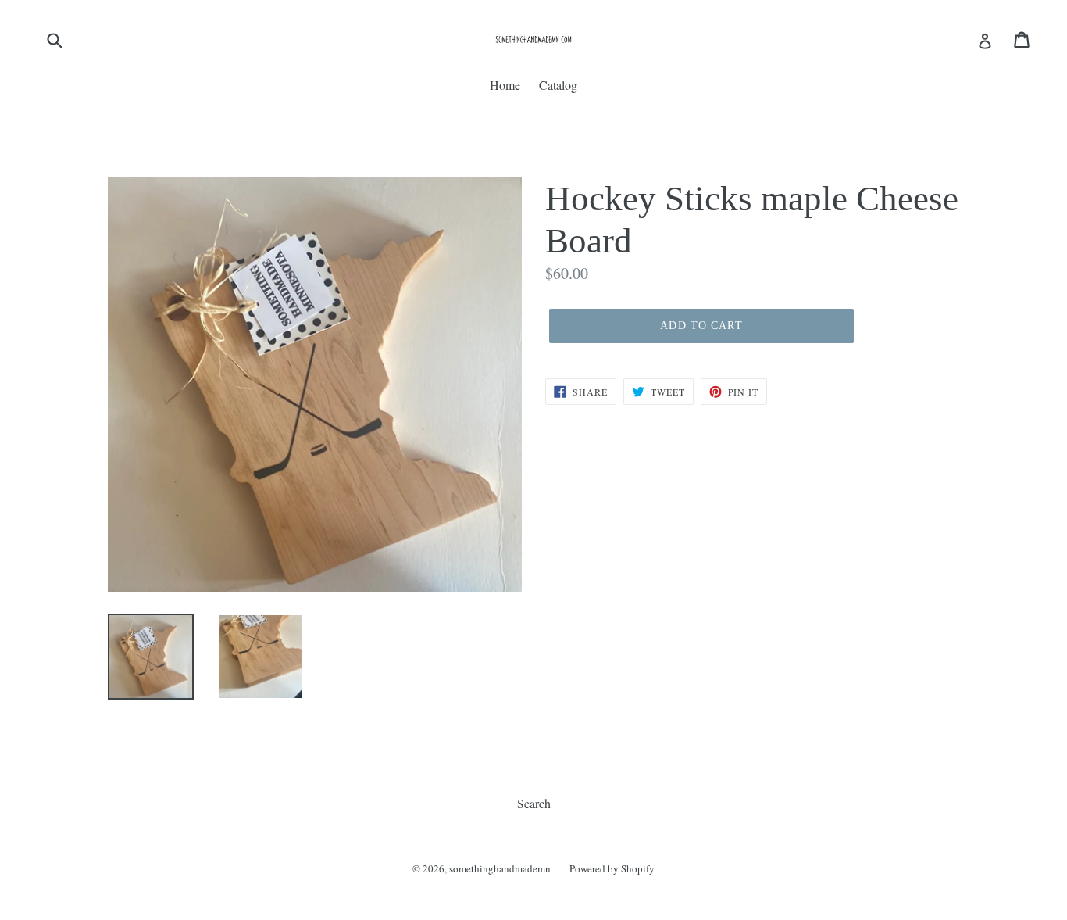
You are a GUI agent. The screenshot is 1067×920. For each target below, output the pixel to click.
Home (505, 85)
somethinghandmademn (500, 868)
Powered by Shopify (612, 868)
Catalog (558, 85)
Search (534, 803)
